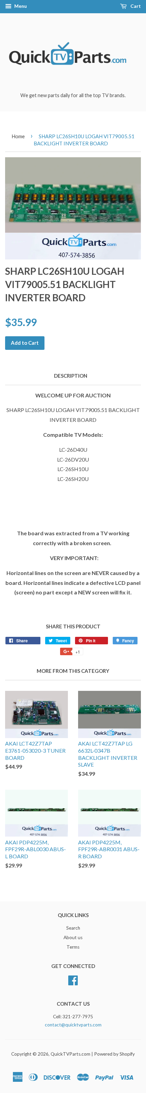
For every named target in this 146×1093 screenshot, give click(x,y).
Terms (73, 947)
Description (70, 376)
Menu (20, 6)
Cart (135, 6)
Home (18, 136)
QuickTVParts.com (70, 1054)
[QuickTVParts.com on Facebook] (73, 979)
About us (73, 937)
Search (73, 928)
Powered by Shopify (114, 1054)
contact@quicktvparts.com (73, 1024)
